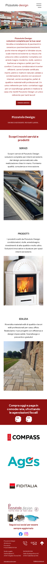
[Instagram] (26, 534)
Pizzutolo (16, 5)
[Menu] (39, 5)
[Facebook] (20, 534)
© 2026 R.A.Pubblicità (39, 561)
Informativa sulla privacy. (10, 561)
